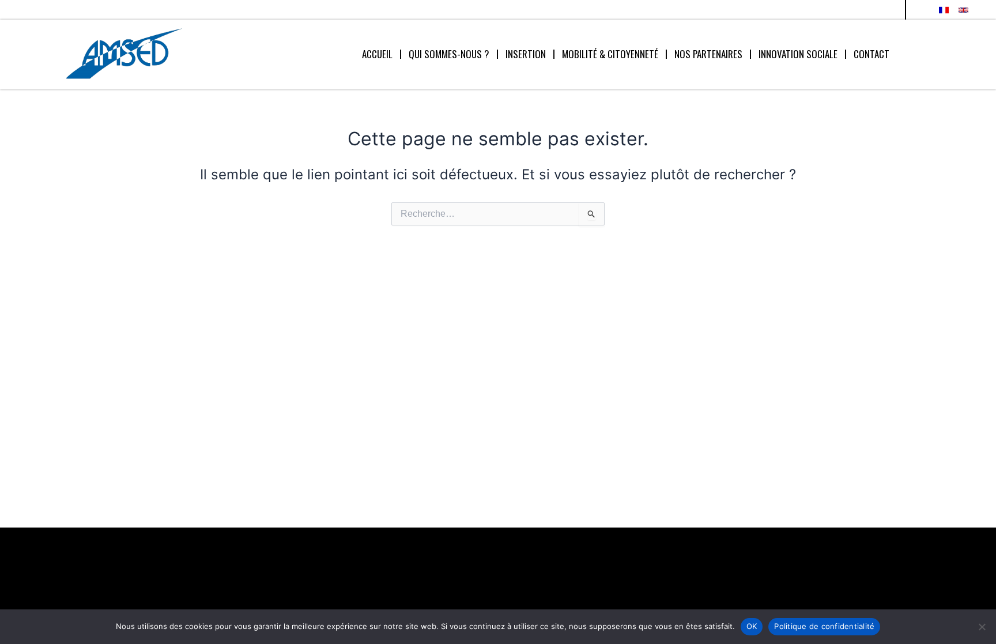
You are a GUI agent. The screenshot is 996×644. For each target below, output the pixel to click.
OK (751, 626)
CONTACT (871, 54)
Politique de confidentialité (824, 626)
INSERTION (525, 54)
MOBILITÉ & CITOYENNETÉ (610, 54)
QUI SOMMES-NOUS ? (449, 54)
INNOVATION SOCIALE (798, 54)
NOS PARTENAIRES (708, 54)
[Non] (981, 626)
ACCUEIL (377, 54)
